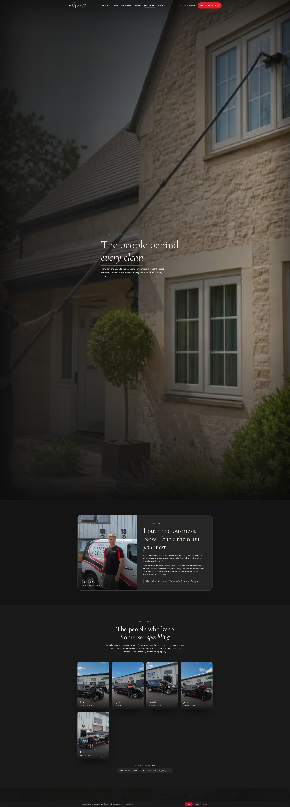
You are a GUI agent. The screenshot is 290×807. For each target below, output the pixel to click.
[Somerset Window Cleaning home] (77, 5)
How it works (126, 5)
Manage (205, 804)
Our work (137, 5)
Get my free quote (209, 5)
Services (105, 5)
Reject (197, 804)
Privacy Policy (128, 804)
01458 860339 (189, 5)
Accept (189, 804)
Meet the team (149, 5)
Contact (161, 5)
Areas (116, 5)
